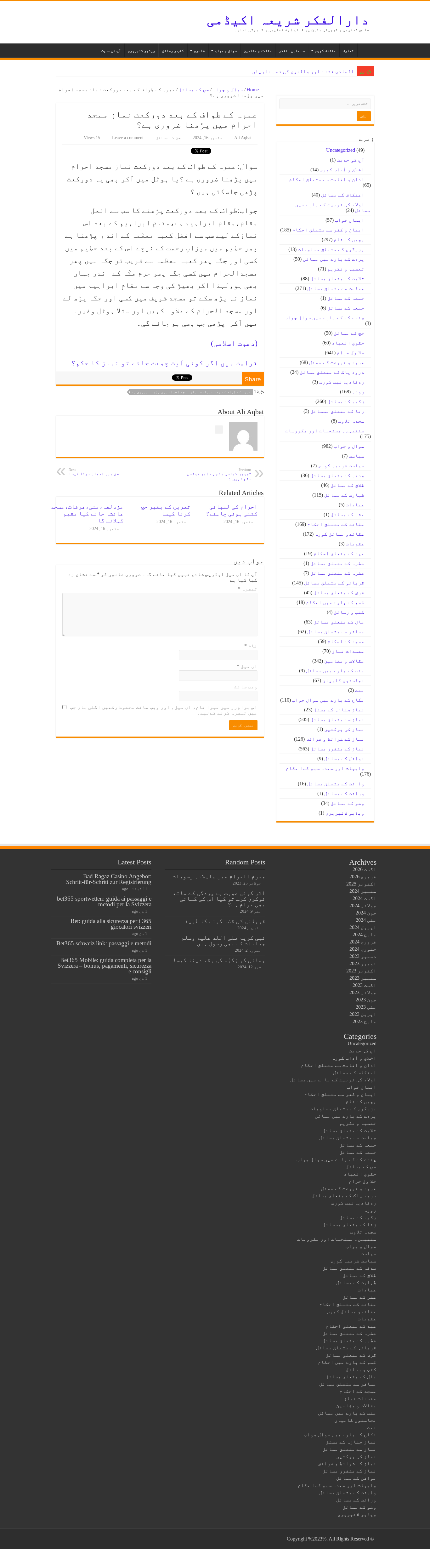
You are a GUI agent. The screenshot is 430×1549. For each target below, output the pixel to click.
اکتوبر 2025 (361, 883)
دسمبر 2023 (362, 956)
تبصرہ (247, 588)
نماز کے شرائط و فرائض (335, 739)
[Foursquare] (69, 1538)
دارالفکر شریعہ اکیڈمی (288, 19)
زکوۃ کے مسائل (346, 401)
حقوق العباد (348, 342)
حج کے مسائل (193, 89)
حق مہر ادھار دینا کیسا (94, 472)
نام (250, 645)
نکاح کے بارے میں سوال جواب (328, 700)
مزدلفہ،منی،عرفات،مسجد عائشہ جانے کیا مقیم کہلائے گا (87, 513)
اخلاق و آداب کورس (342, 169)
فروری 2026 (362, 876)
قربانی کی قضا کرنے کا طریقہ (223, 921)
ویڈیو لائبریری (141, 50)
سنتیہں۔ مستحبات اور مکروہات (325, 430)
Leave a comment (128, 137)
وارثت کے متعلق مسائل (336, 783)
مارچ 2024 (364, 934)
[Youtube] (75, 1538)
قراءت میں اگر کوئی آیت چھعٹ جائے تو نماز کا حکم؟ (164, 363)
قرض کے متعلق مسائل (339, 592)
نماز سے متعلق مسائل (337, 719)
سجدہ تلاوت (351, 421)
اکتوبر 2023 (361, 970)
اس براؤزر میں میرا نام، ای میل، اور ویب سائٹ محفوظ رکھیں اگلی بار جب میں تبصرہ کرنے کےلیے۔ (163, 709)
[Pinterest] (87, 1538)
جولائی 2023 (362, 992)
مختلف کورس (325, 50)
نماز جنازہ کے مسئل (339, 709)
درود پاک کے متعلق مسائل (332, 372)
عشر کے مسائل (348, 514)
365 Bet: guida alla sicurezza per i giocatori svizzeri (111, 924)
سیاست (357, 455)
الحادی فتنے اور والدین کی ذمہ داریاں (303, 71)
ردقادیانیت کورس (342, 381)
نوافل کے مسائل (344, 758)
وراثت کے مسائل (344, 793)
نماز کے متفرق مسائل (337, 748)
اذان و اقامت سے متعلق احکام (327, 179)
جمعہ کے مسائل (346, 298)
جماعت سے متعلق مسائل (336, 288)
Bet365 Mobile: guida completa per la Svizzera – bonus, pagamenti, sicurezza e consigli (104, 966)
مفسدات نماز (348, 651)
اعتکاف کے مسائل (343, 194)
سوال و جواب (226, 50)
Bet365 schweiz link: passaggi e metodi (103, 943)
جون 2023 (366, 999)
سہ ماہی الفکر (292, 50)
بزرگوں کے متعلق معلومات (331, 249)
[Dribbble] (81, 1538)
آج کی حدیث (111, 50)
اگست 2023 (364, 985)
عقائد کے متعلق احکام (336, 524)
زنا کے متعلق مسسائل (337, 411)
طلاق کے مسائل (348, 485)
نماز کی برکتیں (344, 729)
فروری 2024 (362, 941)
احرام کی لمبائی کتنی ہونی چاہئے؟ (231, 510)
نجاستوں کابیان (343, 680)
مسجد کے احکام (346, 641)
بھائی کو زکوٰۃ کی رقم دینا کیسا (219, 960)
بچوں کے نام (349, 239)
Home (253, 89)
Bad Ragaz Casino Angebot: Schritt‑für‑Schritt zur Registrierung (108, 879)
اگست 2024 (364, 898)
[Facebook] (99, 1538)
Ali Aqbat (243, 137)
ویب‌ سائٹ (245, 686)
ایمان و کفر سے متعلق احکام (328, 229)
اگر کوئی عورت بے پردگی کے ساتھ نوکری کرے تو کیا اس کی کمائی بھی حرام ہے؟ (219, 899)
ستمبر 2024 (362, 891)
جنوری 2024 (362, 949)
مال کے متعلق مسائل (339, 621)
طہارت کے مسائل (344, 495)
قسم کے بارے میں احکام (335, 602)
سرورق (366, 50)
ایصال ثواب (350, 220)
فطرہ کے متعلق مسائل (337, 563)
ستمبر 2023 (362, 978)
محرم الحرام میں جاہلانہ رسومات (219, 876)
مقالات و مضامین (258, 50)
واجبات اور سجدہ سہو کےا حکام (325, 768)
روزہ (358, 391)
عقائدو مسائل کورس (340, 534)
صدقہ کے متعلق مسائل (337, 475)
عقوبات (355, 543)
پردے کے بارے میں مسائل (334, 259)
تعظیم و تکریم (346, 268)
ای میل (247, 666)
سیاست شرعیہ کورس (341, 465)
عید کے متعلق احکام (339, 553)
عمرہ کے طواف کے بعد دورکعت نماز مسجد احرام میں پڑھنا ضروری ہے (191, 392)
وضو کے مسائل (348, 803)
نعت (360, 690)
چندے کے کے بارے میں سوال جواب (325, 317)
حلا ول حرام (351, 352)
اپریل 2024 (362, 927)
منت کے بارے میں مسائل (335, 670)
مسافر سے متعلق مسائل (336, 631)
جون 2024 (366, 912)
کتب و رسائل (173, 50)
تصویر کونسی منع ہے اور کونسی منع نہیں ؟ (219, 474)
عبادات (355, 504)
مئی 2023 (366, 1007)
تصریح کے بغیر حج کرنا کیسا (165, 510)
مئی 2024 (366, 920)
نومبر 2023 (362, 963)
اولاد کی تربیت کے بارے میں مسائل (333, 1079)
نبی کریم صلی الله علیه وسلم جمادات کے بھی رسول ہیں (223, 940)
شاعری (199, 50)
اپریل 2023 (362, 1014)
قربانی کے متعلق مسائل (334, 582)
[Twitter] (93, 1538)
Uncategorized (340, 150)
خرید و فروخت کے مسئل (337, 362)
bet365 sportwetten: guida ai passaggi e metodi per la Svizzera (104, 901)
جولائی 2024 (362, 905)
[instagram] (63, 1538)
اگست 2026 (364, 869)
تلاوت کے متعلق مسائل (337, 278)
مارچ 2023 (364, 1021)
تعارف (348, 50)
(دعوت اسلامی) (234, 343)
